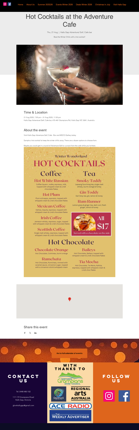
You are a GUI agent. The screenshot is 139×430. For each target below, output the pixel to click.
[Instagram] (5, 4)
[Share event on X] (30, 333)
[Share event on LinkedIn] (35, 333)
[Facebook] (9, 4)
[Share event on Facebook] (25, 333)
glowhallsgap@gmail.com (23, 405)
